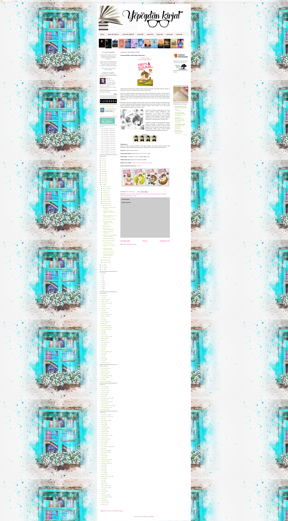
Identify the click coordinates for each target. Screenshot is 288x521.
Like (102, 332)
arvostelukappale (105, 375)
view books (114, 115)
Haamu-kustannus (105, 314)
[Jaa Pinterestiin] (147, 192)
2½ (102, 280)
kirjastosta (103, 377)
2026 (102, 158)
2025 (102, 160)
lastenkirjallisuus (105, 459)
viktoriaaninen (104, 409)
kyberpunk (103, 400)
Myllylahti (103, 338)
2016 (102, 180)
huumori (103, 437)
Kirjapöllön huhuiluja (180, 124)
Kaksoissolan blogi (147, 162)
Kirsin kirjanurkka (179, 112)
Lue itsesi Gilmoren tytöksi (109, 219)
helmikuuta (105, 260)
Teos (102, 355)
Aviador (103, 306)
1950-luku (103, 388)
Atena (102, 297)
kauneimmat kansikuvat (106, 446)
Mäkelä (103, 340)
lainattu (152, 193)
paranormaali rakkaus (106, 476)
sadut (102, 482)
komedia (103, 457)
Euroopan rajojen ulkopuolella (134, 193)
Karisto (102, 323)
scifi (102, 489)
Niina (106, 108)
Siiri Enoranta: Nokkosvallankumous (108, 229)
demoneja (103, 426)
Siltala (102, 349)
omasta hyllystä (104, 381)
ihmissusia (103, 441)
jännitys (103, 442)
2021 (102, 169)
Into (102, 318)
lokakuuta (105, 190)
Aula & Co (103, 301)
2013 (102, 265)
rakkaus (103, 478)
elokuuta (105, 192)
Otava (102, 344)
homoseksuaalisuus (105, 435)
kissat (148, 193)
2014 (102, 184)
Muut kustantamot (162, 193)
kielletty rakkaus (105, 450)
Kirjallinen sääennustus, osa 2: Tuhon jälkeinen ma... (110, 216)
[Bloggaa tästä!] (142, 192)
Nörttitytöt (103, 370)
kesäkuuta (105, 197)
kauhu (102, 444)
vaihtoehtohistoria (105, 407)
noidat (102, 469)
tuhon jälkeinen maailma (107, 405)
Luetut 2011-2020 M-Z (128, 34)
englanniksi (103, 431)
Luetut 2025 (179, 34)
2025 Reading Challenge (108, 106)
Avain (102, 304)
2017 (102, 178)
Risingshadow (104, 372)
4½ (102, 288)
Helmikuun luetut (107, 257)
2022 (102, 167)
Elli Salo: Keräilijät (179, 131)
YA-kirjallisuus (104, 420)
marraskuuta (106, 188)
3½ (102, 284)
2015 (102, 182)
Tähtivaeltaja (104, 373)
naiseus (103, 467)
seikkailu (103, 491)
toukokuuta (105, 199)
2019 (102, 173)
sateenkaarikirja (104, 485)
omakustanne (104, 362)
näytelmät (103, 474)
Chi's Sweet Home (143, 153)
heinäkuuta (105, 194)
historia (103, 396)
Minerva (103, 334)
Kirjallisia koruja (106, 226)
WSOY (102, 359)
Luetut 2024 (169, 34)
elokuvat (103, 429)
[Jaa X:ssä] (144, 192)
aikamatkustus (104, 390)
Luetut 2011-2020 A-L (113, 34)
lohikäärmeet (104, 461)
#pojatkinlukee (104, 414)
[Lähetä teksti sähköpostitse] (138, 191)
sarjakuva (103, 483)
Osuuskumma (104, 342)
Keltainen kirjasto (105, 325)
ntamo (102, 360)
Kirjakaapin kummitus (180, 106)
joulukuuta (105, 186)
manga (155, 193)
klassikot (103, 455)
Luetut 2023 (160, 34)
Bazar (102, 310)
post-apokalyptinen (105, 401)
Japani (102, 418)
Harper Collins (104, 316)
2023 (102, 165)
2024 (102, 163)
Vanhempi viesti (165, 241)
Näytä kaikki (186, 134)
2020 (102, 171)
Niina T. (110, 78)
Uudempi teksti (125, 241)
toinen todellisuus (105, 496)
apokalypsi (103, 392)
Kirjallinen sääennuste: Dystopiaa (108, 232)
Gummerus (103, 312)
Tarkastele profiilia (104, 89)
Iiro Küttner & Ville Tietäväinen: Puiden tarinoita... (108, 222)
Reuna (102, 347)
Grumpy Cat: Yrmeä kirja (108, 251)
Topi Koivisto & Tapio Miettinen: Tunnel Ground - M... (109, 212)
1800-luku (103, 386)
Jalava (102, 319)
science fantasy (104, 487)
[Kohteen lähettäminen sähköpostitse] (141, 192)
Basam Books (104, 308)
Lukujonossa (178, 117)
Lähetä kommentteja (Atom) (129, 244)
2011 (102, 269)
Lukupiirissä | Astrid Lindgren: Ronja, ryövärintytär (110, 236)
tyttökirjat (103, 500)
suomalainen (104, 495)
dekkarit (103, 424)
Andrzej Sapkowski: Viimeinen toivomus (108, 249)
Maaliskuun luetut (107, 205)
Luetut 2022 (150, 34)
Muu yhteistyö (104, 368)
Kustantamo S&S (105, 329)
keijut (102, 448)
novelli (102, 470)
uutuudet (134, 195)
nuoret (121, 195)
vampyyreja (104, 502)
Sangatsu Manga (128, 195)
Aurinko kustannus (105, 303)
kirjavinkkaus (104, 452)
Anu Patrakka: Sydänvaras (180, 114)
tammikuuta (106, 262)
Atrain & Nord (104, 299)
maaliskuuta (106, 203)
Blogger (152, 516)
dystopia (103, 394)
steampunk (103, 403)
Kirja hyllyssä (178, 130)
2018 (102, 175)
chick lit (103, 422)
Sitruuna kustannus (105, 351)
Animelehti (134, 162)
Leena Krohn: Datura (107, 242)
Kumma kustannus (105, 327)
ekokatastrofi (104, 427)
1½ (102, 277)
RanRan (103, 346)
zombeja (103, 504)
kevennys (144, 193)
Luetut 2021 (140, 34)
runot (102, 480)
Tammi (102, 353)
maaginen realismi (105, 463)
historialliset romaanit (106, 398)
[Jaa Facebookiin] (145, 192)
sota (102, 493)
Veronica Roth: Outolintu (108, 238)
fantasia (103, 433)
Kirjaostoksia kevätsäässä (108, 240)
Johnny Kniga (104, 321)
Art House (103, 295)
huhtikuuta (105, 201)
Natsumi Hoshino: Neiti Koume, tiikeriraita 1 (108, 254)
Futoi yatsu (139, 162)
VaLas (102, 357)
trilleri (102, 498)
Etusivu (102, 34)
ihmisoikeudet (104, 439)
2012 (102, 267)
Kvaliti (102, 331)
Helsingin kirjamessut (106, 416)
